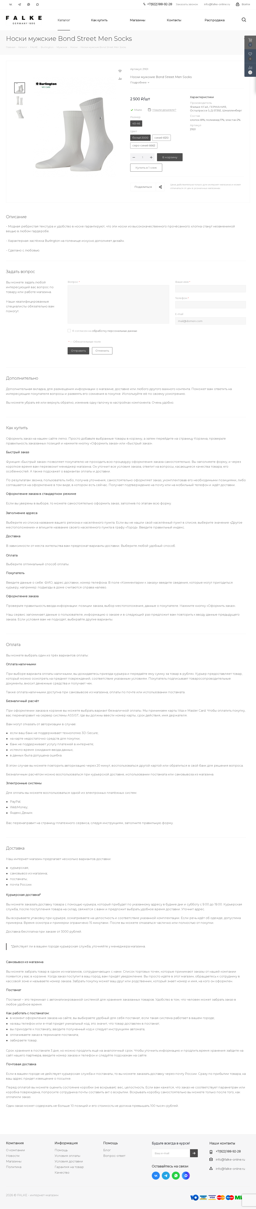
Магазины (13, 1161)
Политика (13, 1167)
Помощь (61, 1150)
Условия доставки (69, 1161)
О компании (15, 1150)
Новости (13, 1156)
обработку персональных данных (114, 330)
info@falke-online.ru (217, 4)
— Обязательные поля (84, 341)
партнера (33, 1055)
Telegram (19, 4)
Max (37, 4)
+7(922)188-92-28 (228, 1151)
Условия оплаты (67, 1156)
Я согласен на (104, 330)
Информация (66, 1143)
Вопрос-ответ (114, 1156)
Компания (15, 1143)
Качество (62, 1172)
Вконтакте (10, 4)
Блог (107, 1150)
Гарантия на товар (69, 1167)
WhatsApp (28, 4)
